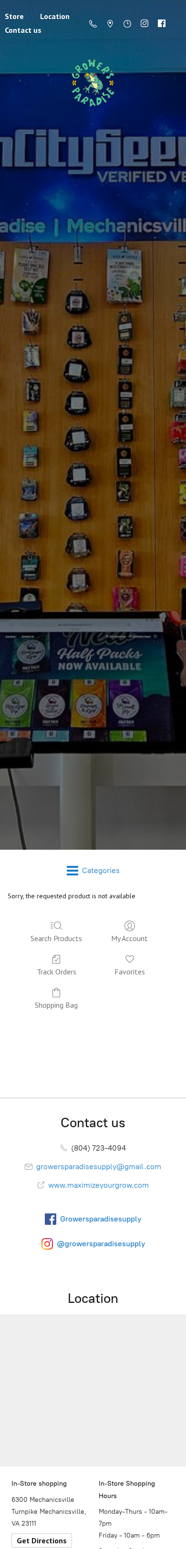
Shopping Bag (56, 1005)
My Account (129, 938)
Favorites (129, 971)
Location (55, 16)
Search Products (56, 938)
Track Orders (56, 971)
